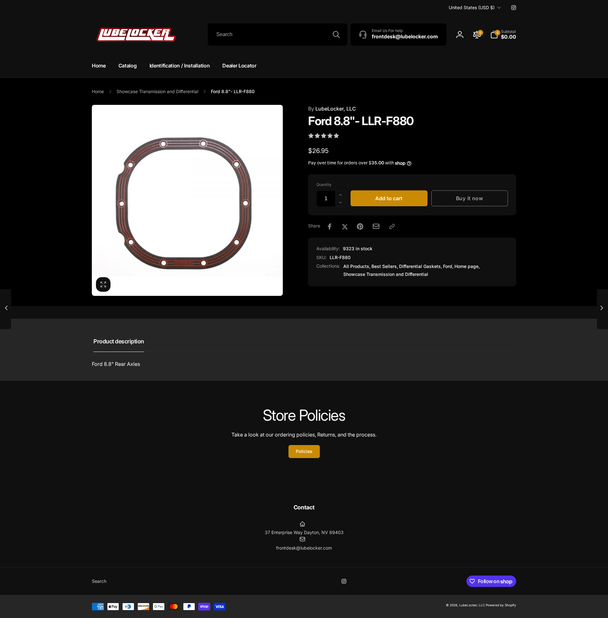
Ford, (448, 266)
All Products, (356, 266)
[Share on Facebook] (329, 226)
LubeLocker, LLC (332, 108)
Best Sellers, (384, 266)
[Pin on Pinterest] (360, 226)
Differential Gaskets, (420, 266)
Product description (118, 341)
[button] (503, 34)
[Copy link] (392, 226)
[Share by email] (376, 226)
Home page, (467, 266)
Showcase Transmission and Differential (385, 274)
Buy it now (469, 198)
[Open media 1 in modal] (187, 200)
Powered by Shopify (501, 605)
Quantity (324, 184)
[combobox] (277, 34)
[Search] (336, 34)
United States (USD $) (472, 7)
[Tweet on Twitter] (345, 226)
